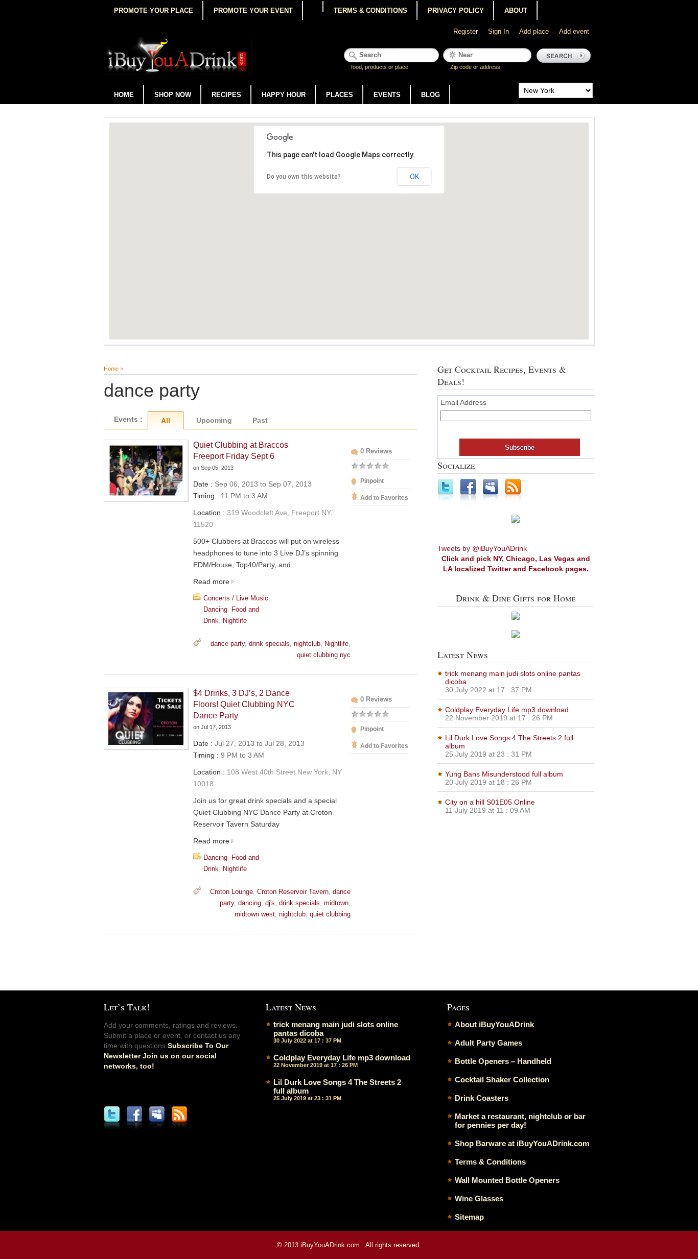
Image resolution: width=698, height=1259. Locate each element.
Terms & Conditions (370, 10)
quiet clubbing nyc (324, 655)
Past (260, 420)
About (515, 10)
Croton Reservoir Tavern (293, 891)
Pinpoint (372, 481)
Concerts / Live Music (235, 598)
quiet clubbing (330, 914)
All (165, 421)
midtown (336, 903)
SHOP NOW (172, 95)
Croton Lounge (231, 891)
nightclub (307, 643)
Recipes (226, 95)
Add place (534, 31)
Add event (574, 31)
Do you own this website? (304, 176)
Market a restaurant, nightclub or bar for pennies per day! (520, 1120)
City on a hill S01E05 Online (490, 802)
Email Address (463, 402)
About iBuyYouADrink (494, 1024)
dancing (249, 903)
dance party (228, 643)
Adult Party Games (488, 1042)
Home (124, 95)
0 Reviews (376, 451)
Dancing (215, 609)
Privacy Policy (456, 10)
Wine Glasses (479, 1198)
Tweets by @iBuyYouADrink (482, 548)
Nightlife (235, 620)
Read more (211, 581)
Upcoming (214, 420)
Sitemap (469, 1217)
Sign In (498, 31)
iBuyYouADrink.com (331, 1245)
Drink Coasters (481, 1098)
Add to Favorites (384, 497)
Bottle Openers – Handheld (503, 1061)
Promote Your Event (253, 10)
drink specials (269, 643)
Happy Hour (284, 95)
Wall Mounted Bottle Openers (507, 1180)
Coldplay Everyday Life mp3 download (507, 710)
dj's (270, 903)
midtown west (255, 914)
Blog (430, 95)
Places (339, 95)
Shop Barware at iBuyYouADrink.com (522, 1143)
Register (465, 31)
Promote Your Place (153, 10)
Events (387, 95)
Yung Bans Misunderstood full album (504, 774)
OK (414, 177)
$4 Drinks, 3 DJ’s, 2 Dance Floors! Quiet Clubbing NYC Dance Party (244, 704)
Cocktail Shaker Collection (502, 1079)
